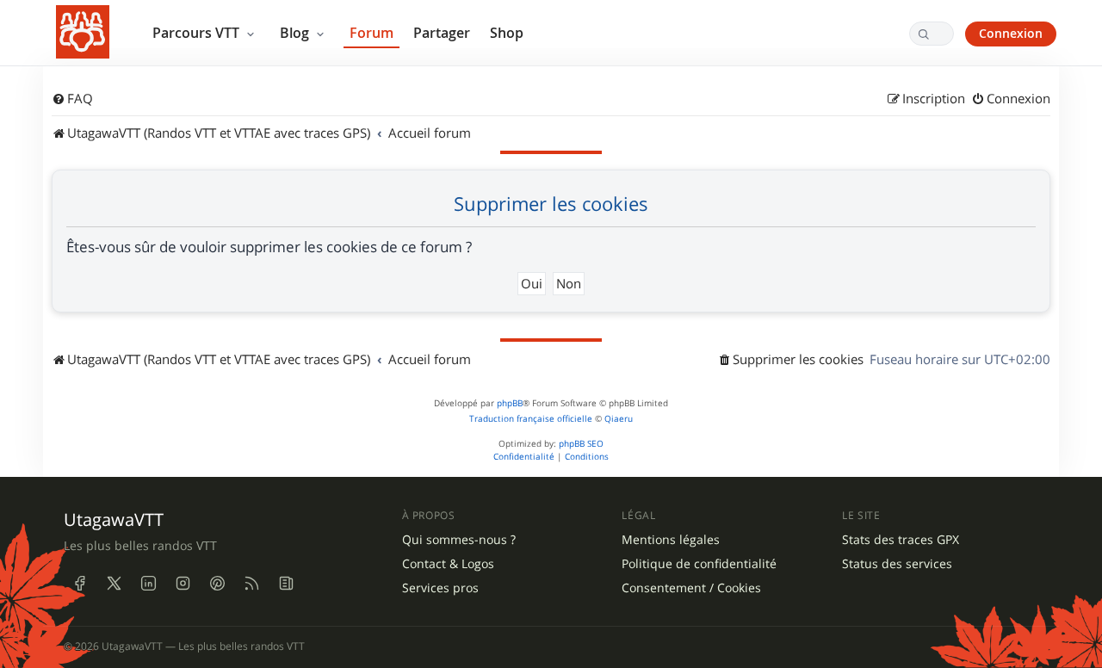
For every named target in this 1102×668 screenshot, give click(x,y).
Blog (296, 32)
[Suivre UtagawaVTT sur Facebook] (79, 583)
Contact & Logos (448, 564)
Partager (441, 32)
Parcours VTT (197, 32)
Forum (371, 32)
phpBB (510, 403)
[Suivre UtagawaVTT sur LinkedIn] (148, 583)
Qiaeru (618, 418)
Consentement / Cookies (691, 588)
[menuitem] (72, 99)
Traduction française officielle (530, 418)
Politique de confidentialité (699, 564)
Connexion (1011, 33)
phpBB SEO (581, 443)
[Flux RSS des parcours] (251, 583)
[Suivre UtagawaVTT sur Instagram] (182, 583)
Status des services (897, 564)
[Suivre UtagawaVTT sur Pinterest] (216, 583)
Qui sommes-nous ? (459, 539)
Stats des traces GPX (900, 539)
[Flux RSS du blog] (285, 583)
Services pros (440, 588)
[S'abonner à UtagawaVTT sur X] (113, 583)
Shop (506, 32)
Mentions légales (671, 539)
